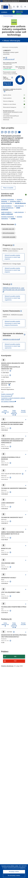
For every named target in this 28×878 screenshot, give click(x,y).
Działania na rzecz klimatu (9, 104)
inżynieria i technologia (7, 199)
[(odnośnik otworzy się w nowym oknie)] (6, 6)
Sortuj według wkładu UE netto (14, 412)
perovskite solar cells (8, 229)
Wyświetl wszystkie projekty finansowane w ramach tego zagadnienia (12, 298)
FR (12, 132)
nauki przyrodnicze (6, 206)
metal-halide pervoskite (9, 237)
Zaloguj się (14, 6)
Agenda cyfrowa (7, 95)
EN (5, 132)
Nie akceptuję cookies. (14, 875)
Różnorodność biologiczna (9, 107)
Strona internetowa (8, 396)
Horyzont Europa (8, 16)
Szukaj (21, 6)
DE (2, 132)
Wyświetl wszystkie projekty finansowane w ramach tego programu (12, 257)
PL (19, 132)
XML (15, 656)
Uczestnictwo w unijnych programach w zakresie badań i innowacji (13, 399)
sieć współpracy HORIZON (10, 402)
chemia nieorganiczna (7, 207)
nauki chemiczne (19, 206)
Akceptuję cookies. (14, 871)
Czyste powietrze (7, 98)
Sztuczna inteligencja (8, 101)
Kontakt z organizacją (9, 394)
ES (9, 132)
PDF (15, 661)
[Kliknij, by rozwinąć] (25, 419)
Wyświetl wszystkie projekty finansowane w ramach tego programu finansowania (12, 323)
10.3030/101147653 (8, 59)
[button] (17, 6)
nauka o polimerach (7, 214)
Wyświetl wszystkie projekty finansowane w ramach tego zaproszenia (12, 346)
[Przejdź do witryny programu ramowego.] (14, 22)
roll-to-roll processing (8, 233)
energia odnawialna (6, 203)
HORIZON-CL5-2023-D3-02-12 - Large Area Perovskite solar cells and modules (14, 288)
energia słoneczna (20, 203)
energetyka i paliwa (15, 201)
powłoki (13, 218)
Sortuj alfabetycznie (5, 411)
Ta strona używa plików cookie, (10, 866)
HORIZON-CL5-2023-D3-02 (11, 339)
